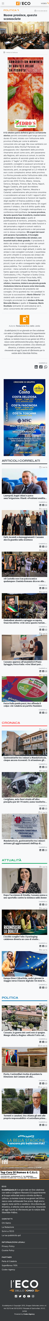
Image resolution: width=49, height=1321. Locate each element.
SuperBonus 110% (9, 1265)
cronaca (11, 723)
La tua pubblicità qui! (11, 1235)
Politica (10, 10)
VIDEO (44, 3)
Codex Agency (8, 1269)
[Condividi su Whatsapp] (45, 367)
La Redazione (8, 1227)
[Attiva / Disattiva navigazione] (3, 3)
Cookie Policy (8, 1250)
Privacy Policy (8, 1246)
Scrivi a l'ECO (8, 1231)
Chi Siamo (6, 1223)
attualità (11, 860)
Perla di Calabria (9, 1261)
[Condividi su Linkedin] (36, 367)
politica (10, 998)
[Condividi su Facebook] (41, 367)
